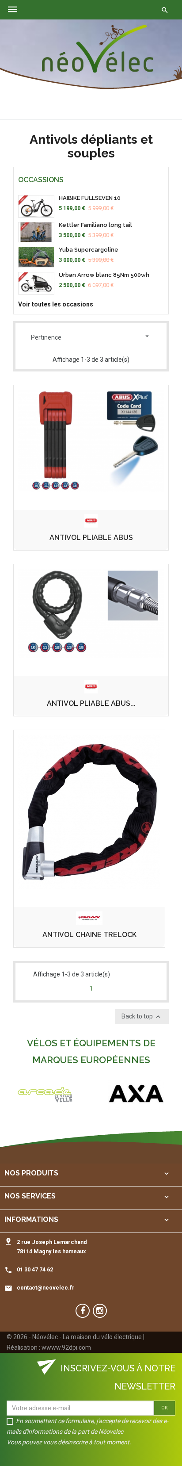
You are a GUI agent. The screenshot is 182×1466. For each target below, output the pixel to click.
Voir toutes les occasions (55, 304)
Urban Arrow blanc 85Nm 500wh (104, 275)
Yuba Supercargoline (88, 249)
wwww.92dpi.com (66, 1347)
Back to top (141, 1017)
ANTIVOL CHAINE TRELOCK (89, 935)
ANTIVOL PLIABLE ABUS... (91, 704)
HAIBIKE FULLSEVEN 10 (90, 198)
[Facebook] (83, 1311)
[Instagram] (100, 1311)
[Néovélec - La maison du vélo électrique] (97, 48)
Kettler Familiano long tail (95, 225)
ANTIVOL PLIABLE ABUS (91, 538)
